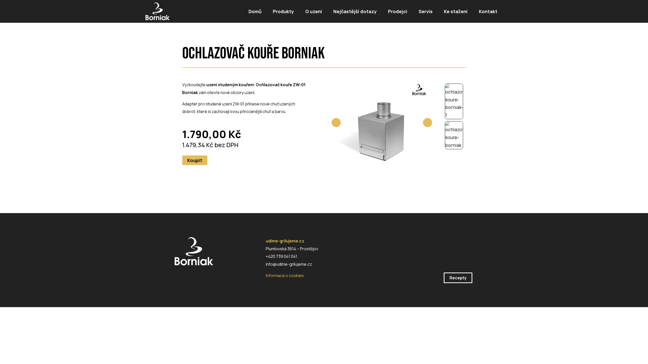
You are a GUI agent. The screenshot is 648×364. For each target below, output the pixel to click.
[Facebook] (191, 276)
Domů (255, 11)
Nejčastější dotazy (355, 11)
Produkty (283, 11)
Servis (426, 11)
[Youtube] (205, 276)
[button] (194, 160)
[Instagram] (177, 276)
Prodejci (397, 11)
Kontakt (488, 11)
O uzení (313, 11)
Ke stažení (456, 11)
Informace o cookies (285, 275)
